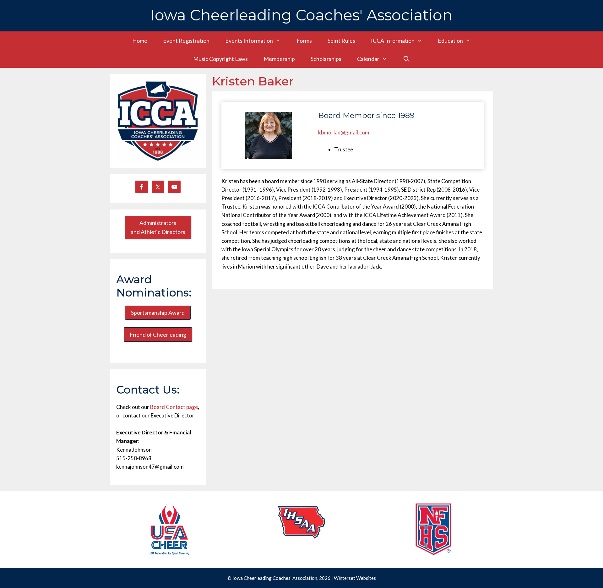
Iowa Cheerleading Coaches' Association (301, 15)
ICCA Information (393, 40)
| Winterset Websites (353, 578)
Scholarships (326, 58)
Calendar (368, 58)
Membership (279, 58)
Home (139, 40)
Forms (304, 40)
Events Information (249, 40)
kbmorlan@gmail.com (343, 132)
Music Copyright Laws (220, 58)
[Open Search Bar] (406, 59)
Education (450, 40)
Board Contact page (174, 407)
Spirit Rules (341, 40)
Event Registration (186, 40)
